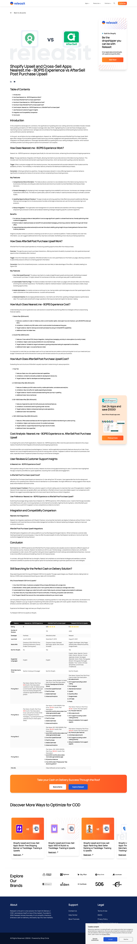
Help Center (72, 915)
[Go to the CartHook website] (82, 884)
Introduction (17, 95)
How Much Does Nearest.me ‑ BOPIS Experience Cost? (29, 102)
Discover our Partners (109, 11)
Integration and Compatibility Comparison (25, 112)
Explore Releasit (78, 787)
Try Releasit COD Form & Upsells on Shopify (23, 613)
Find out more (112, 438)
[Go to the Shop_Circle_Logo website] (99, 875)
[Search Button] (114, 3)
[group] (27, 838)
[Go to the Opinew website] (64, 874)
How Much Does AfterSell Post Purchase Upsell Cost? (28, 105)
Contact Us (72, 911)
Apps (86, 3)
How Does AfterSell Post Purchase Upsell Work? (27, 100)
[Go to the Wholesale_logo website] (47, 874)
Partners (107, 3)
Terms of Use (102, 911)
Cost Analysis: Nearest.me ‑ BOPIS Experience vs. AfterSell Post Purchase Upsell (36, 107)
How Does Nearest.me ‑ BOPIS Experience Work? (27, 97)
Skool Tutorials (73, 919)
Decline (126, 939)
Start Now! (112, 60)
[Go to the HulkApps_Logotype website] (47, 884)
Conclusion (16, 115)
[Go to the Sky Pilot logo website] (82, 875)
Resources (96, 3)
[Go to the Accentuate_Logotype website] (117, 874)
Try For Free (122, 3)
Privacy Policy (106, 934)
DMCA (100, 915)
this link (28, 353)
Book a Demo (57, 787)
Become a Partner (108, 7)
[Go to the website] (64, 884)
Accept (110, 939)
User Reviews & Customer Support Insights (25, 110)
